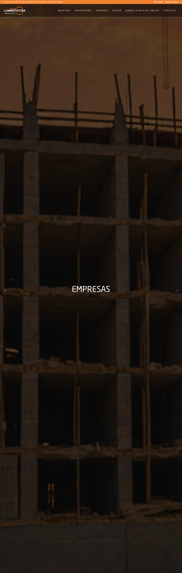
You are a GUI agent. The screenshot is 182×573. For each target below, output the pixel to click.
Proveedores (83, 10)
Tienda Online (171, 2)
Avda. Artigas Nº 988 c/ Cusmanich (42, 2)
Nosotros (64, 10)
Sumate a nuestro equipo (142, 10)
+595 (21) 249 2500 (11, 2)
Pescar (116, 10)
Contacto (169, 10)
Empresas (102, 10)
